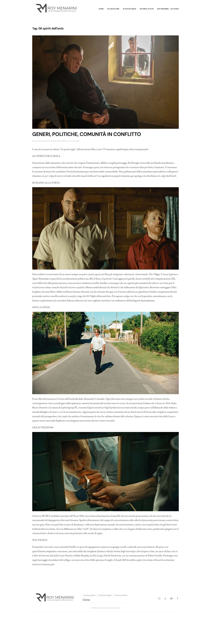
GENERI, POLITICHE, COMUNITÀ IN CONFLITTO (86, 134)
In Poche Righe (105, 595)
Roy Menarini (43, 141)
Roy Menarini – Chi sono (168, 9)
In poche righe (129, 9)
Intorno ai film (146, 9)
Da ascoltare (113, 9)
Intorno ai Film (120, 595)
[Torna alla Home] (56, 9)
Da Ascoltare (90, 595)
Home (101, 9)
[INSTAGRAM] (159, 598)
